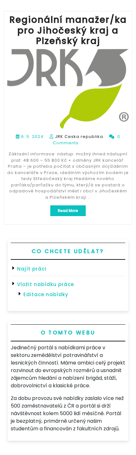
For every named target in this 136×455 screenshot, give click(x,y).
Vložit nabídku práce (45, 284)
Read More (72, 212)
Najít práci (31, 268)
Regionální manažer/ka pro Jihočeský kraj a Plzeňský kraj (68, 30)
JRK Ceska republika (79, 137)
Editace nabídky (45, 294)
